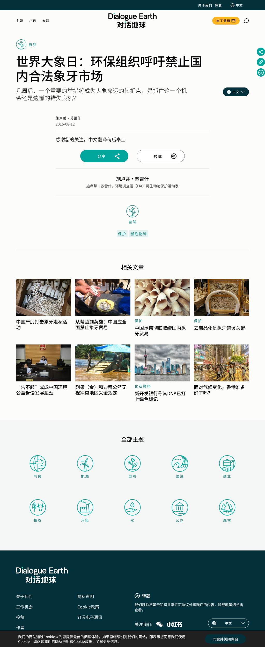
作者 (20, 627)
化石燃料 (143, 386)
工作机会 (24, 607)
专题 (45, 21)
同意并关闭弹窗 (225, 639)
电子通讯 (223, 20)
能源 (85, 476)
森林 (227, 520)
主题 (19, 21)
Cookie (79, 641)
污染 (85, 520)
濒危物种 (138, 233)
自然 (132, 476)
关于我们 (205, 5)
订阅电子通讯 (89, 617)
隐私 (58, 641)
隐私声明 (85, 596)
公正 (180, 520)
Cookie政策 (88, 607)
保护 (122, 233)
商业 (227, 476)
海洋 (180, 476)
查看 (138, 609)
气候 (38, 476)
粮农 (38, 520)
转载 (218, 5)
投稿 (20, 617)
